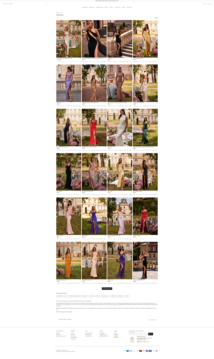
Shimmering (59, 296)
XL (67, 61)
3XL (72, 61)
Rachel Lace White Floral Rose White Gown (64, 58)
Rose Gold (120, 296)
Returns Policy (58, 334)
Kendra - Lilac (59, 102)
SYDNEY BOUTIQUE (103, 334)
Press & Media (73, 339)
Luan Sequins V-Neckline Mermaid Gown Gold (90, 102)
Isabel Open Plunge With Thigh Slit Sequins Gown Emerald (92, 58)
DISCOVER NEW (85, 7)
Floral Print (85, 296)
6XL (79, 61)
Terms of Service (73, 336)
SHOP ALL (111, 7)
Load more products (107, 288)
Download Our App (88, 336)
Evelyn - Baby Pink (60, 235)
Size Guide (58, 333)
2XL (69, 61)
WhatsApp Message (88, 334)
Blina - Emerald (110, 58)
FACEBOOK (116, 337)
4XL (74, 61)
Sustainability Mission (74, 337)
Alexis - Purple (84, 235)
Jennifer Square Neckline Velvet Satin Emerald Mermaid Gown (143, 147)
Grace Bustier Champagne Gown (138, 102)
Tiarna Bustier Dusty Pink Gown (87, 191)
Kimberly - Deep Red (136, 235)
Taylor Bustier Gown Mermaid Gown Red (89, 147)
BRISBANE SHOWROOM (104, 336)
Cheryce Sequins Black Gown (138, 280)
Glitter (127, 296)
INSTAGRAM (116, 334)
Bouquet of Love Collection (74, 296)
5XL (76, 61)
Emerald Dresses (105, 296)
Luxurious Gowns (99, 7)
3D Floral (91, 296)
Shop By (106, 7)
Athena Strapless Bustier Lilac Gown (114, 235)
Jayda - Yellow (110, 191)
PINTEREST (116, 336)
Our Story (72, 333)
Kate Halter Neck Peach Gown (87, 280)
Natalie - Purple (110, 280)
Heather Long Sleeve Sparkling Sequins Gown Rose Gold (117, 102)
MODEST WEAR (91, 7)
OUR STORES (102, 333)
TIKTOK (115, 333)
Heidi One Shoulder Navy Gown (62, 147)
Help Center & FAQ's (88, 333)
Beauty (98, 296)
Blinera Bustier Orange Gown (62, 280)
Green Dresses (113, 296)
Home (57, 12)
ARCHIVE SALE (129, 7)
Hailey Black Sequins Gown (137, 191)
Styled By (123, 7)
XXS (58, 61)
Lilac (65, 296)
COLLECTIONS (117, 7)
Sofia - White (110, 147)
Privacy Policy (73, 334)
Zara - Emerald (59, 191)
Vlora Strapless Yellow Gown (138, 58)
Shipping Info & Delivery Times (61, 336)
